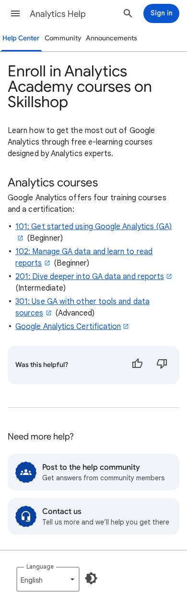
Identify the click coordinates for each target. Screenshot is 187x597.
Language (40, 566)
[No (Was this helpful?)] (162, 365)
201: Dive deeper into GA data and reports (89, 276)
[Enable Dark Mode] (91, 578)
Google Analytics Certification (68, 326)
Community (63, 38)
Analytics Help (58, 14)
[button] (15, 13)
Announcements (111, 38)
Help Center (21, 38)
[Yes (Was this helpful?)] (137, 365)
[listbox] (48, 579)
